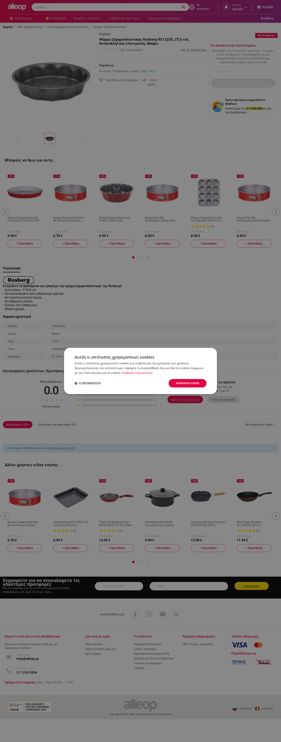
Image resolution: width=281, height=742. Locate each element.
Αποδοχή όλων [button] (187, 383)
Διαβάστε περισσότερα (137, 373)
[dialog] (140, 371)
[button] (88, 383)
